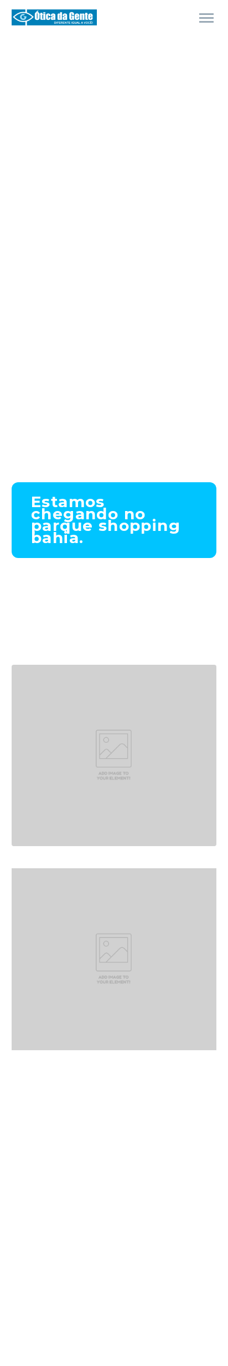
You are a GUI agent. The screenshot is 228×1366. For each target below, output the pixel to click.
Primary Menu (206, 18)
